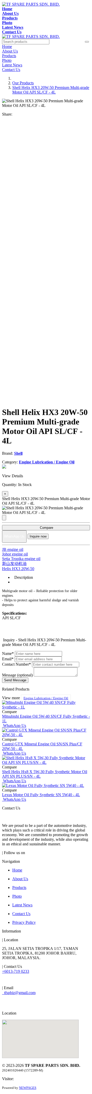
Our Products (23, 83)
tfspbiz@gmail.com (19, 992)
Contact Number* (16, 664)
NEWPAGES (27, 1088)
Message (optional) (17, 675)
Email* (8, 659)
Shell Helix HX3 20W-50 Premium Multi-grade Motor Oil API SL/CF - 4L (50, 89)
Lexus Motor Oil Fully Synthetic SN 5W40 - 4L (41, 795)
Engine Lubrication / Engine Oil (46, 698)
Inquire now (38, 536)
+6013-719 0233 (15, 971)
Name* (8, 653)
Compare (46, 528)
